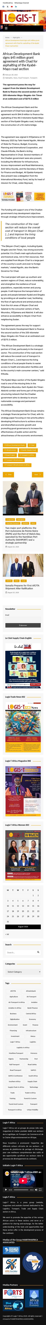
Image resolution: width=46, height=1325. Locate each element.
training (12, 1099)
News (15, 78)
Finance (35, 1025)
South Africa (33, 1076)
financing (13, 1031)
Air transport (31, 997)
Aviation (34, 1002)
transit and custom (16, 1104)
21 (28, 911)
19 (18, 911)
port (36, 1059)
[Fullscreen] (40, 1190)
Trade (23, 581)
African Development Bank (15, 445)
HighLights (8, 78)
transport (33, 1104)
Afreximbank (31, 991)
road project (10, 455)
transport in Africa (27, 455)
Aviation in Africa (14, 1008)
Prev (10, 475)
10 (8, 906)
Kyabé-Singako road (29, 450)
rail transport (14, 1065)
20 (23, 911)
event (25, 1025)
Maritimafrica (8, 3)
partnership (24, 1059)
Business (13, 1014)
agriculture (14, 997)
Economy (32, 1019)
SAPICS (33, 1070)
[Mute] (36, 1190)
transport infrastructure (14, 460)
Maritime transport (16, 1053)
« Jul (7, 934)
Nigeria (10, 1059)
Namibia (25, 523)
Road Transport (23, 78)
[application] (23, 1180)
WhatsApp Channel (21, 3)
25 (13, 917)
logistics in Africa (23, 1048)
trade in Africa (30, 1093)
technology (34, 1087)
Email (7, 615)
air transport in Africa (17, 1002)
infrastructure (11, 450)
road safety (32, 1065)
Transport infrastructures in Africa (18, 465)
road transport (15, 1070)
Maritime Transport (13, 523)
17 (8, 911)
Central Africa (31, 1014)
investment (15, 1036)
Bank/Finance (32, 1008)
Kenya (33, 1036)
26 (18, 917)
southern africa (14, 1082)
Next (36, 475)
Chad (32, 445)
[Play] (6, 1190)
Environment (13, 1025)
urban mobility (32, 1110)
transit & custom (30, 1099)
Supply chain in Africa (16, 1087)
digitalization (15, 1019)
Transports (33, 78)
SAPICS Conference (15, 1076)
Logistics (33, 1042)
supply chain (32, 1082)
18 (13, 911)
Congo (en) (10, 519)
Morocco (34, 1053)
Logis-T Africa (15, 1042)
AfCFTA (9, 581)
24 (8, 917)
